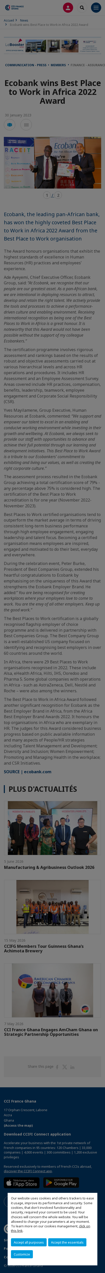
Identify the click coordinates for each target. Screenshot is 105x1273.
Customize (22, 1254)
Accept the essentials (67, 1242)
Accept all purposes (29, 1242)
